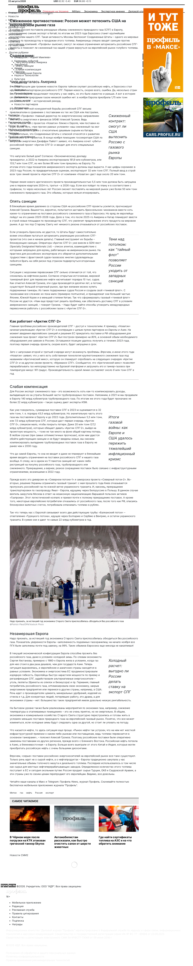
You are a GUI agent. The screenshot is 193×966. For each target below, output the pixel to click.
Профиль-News (69, 781)
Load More (74, 864)
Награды (17, 924)
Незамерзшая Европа (28, 73)
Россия (39, 792)
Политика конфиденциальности (25, 956)
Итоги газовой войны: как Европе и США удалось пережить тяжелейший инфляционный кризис (122, 438)
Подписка (18, 920)
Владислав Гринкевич (41, 13)
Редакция (18, 906)
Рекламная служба (23, 909)
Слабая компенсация (28, 69)
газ (22, 792)
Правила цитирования (25, 913)
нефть (29, 792)
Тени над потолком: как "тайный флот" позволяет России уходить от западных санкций (119, 260)
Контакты (17, 917)
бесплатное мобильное (23, 785)
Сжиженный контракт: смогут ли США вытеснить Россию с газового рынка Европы (119, 137)
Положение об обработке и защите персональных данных (41, 952)
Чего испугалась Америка (31, 62)
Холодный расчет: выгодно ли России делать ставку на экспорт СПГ (120, 676)
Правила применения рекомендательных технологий (38, 960)
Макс (42, 781)
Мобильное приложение (26, 902)
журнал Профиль (89, 781)
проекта (35, 174)
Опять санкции (25, 65)
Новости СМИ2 (19, 855)
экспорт (50, 792)
